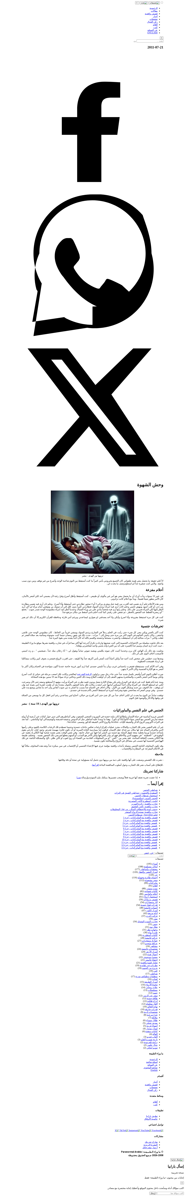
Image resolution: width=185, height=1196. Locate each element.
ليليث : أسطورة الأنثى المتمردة (143, 801)
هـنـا (79, 777)
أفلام (155, 1102)
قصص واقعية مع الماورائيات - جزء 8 (140, 834)
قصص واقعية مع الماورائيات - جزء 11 (139, 842)
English (154, 1070)
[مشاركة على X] (92, 477)
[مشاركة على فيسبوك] (92, 193)
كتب (155, 1104)
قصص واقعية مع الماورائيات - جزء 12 (139, 845)
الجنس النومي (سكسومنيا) (145, 798)
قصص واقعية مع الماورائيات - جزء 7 (140, 831)
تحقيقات (154, 1087)
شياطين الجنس (150, 790)
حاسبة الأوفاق (151, 1119)
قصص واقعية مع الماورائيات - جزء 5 (140, 826)
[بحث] (144, 2)
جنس (146, 853)
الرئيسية (154, 1059)
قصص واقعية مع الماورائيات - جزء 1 (140, 817)
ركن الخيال (152, 1090)
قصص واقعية (151, 1084)
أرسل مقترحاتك (150, 1147)
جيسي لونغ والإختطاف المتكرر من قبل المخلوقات (134, 809)
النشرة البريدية (151, 1145)
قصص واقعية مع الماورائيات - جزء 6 (140, 828)
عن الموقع (153, 1065)
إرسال (152, 1193)
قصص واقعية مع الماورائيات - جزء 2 (140, 820)
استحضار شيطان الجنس (146, 795)
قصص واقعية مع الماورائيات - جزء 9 (140, 837)
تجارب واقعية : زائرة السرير (144, 804)
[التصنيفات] (154, 2)
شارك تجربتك (151, 1142)
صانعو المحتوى (151, 1067)
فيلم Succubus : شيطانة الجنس (143, 815)
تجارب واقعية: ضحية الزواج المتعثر (141, 812)
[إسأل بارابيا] (177, 1159)
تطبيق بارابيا (152, 1116)
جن (151, 853)
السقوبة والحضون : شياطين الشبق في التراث (136, 793)
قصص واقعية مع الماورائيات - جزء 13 (139, 848)
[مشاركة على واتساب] (92, 335)
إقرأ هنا (95, 765)
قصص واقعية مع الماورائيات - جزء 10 (140, 839)
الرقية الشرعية (84, 674)
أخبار (155, 1082)
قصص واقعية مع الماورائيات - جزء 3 (140, 823)
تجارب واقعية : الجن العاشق (144, 806)
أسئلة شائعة (152, 1062)
